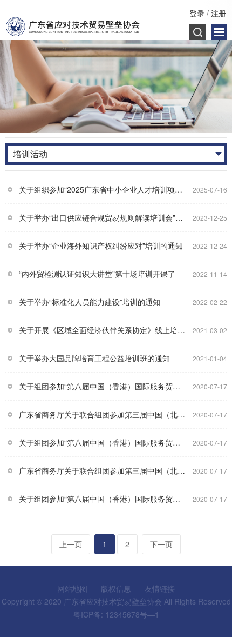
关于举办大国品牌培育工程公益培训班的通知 (94, 358)
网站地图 (72, 588)
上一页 (70, 544)
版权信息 (116, 588)
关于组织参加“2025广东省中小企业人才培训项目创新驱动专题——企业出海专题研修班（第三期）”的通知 (103, 189)
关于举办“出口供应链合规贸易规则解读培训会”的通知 (103, 217)
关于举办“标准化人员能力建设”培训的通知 (89, 301)
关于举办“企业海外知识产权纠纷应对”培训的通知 (101, 245)
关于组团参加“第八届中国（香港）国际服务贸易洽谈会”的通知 (103, 386)
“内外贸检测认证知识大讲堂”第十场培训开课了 (97, 273)
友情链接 (160, 588)
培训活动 (30, 154)
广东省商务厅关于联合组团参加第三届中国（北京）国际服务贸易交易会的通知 (103, 414)
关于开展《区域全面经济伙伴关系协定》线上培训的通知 (103, 329)
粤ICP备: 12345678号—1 (116, 614)
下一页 (161, 544)
